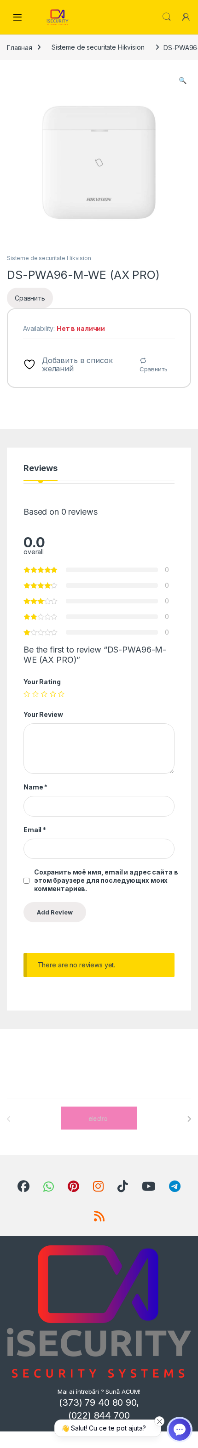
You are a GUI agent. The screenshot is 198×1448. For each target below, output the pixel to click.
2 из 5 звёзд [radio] (35, 694)
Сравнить (154, 369)
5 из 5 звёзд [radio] (61, 694)
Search (167, 17)
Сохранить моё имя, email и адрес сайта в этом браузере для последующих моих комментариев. (106, 880)
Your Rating (41, 682)
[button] (182, 80)
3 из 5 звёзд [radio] (44, 694)
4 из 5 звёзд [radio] (53, 694)
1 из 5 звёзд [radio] (26, 694)
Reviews (40, 468)
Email (34, 830)
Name (35, 787)
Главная (19, 47)
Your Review (43, 714)
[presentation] (189, 1119)
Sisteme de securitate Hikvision (98, 47)
